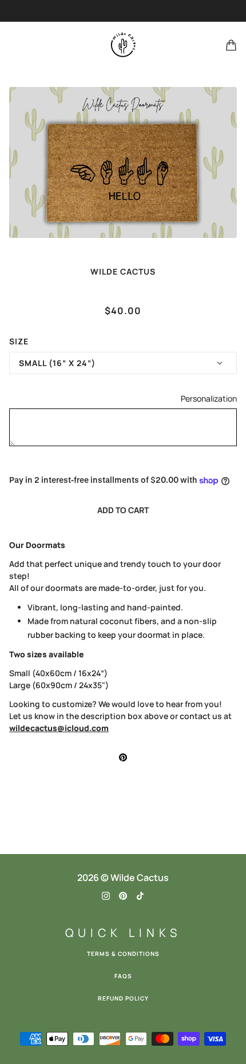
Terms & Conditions (123, 954)
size (19, 341)
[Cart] (231, 45)
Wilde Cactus (123, 271)
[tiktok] (140, 895)
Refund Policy (123, 998)
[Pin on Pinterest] (123, 756)
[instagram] (105, 895)
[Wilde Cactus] (123, 45)
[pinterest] (123, 895)
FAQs (123, 976)
